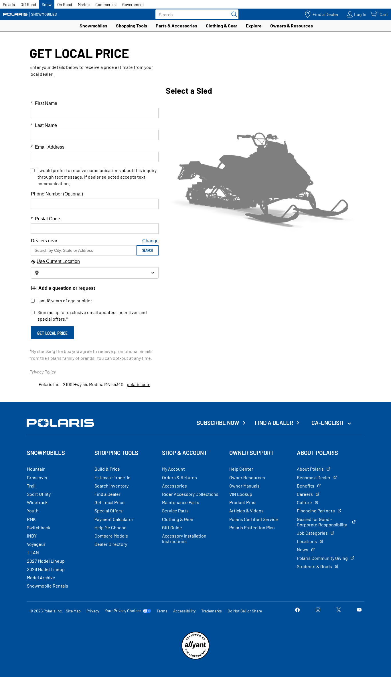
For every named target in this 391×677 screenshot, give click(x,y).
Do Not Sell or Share (245, 610)
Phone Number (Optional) (57, 193)
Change (150, 240)
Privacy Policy (42, 371)
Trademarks (211, 610)
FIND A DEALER (274, 422)
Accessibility (184, 610)
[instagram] (318, 610)
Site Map (73, 610)
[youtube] (359, 610)
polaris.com (138, 384)
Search (147, 250)
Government (133, 4)
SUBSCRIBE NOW (218, 422)
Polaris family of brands (71, 358)
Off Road (28, 4)
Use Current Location (58, 261)
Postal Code (45, 218)
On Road (64, 4)
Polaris (9, 4)
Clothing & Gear (221, 25)
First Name (44, 103)
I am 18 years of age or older (64, 300)
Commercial (105, 4)
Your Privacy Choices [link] (123, 610)
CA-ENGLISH (327, 422)
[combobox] (95, 273)
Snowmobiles (93, 25)
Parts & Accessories (176, 25)
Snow (47, 4)
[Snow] (30, 14)
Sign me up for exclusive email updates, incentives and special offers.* (92, 315)
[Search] (232, 14)
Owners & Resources (291, 25)
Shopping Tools (131, 25)
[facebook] (297, 610)
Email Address (47, 147)
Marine (84, 4)
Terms (162, 610)
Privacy (92, 610)
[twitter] (338, 610)
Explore (254, 25)
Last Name (44, 125)
